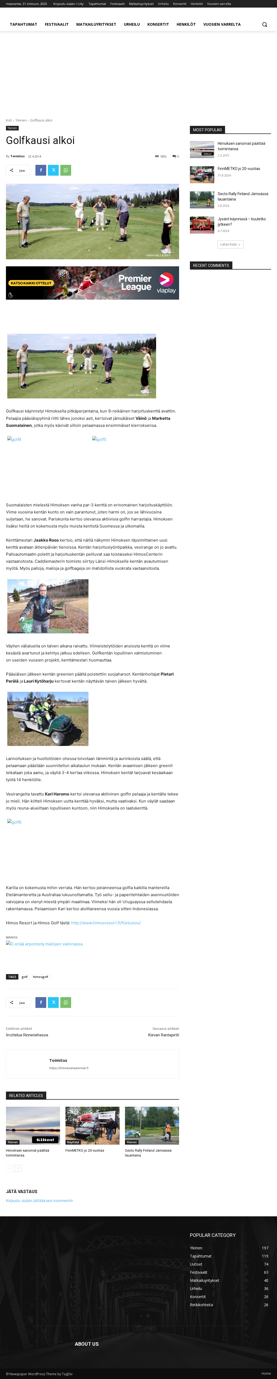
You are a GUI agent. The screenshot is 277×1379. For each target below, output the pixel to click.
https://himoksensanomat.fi (68, 1068)
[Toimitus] (28, 1064)
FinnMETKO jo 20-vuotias (84, 1150)
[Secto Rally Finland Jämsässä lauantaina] (152, 1126)
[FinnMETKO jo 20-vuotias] (92, 1126)
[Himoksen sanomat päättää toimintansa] (33, 1126)
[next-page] (18, 1168)
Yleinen (21, 120)
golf (25, 977)
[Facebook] (40, 170)
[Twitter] (53, 170)
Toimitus (17, 156)
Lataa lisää (228, 244)
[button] (264, 24)
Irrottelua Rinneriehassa (27, 1035)
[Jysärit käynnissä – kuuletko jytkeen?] (202, 225)
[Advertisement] (138, 71)
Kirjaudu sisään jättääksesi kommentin (39, 1200)
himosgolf (40, 977)
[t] (92, 283)
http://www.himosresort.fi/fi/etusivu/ (106, 922)
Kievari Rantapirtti (163, 1035)
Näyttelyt (73, 1142)
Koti (9, 120)
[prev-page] (9, 1168)
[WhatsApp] (65, 170)
